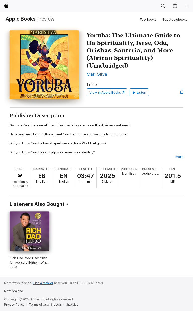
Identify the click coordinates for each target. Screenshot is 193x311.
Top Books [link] (148, 19)
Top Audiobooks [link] (174, 19)
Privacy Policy (14, 304)
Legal (58, 304)
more (179, 157)
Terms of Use (39, 304)
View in (105, 92)
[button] (163, 6)
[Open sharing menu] (182, 92)
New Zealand (13, 291)
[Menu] (187, 6)
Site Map (72, 304)
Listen (141, 92)
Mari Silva (97, 74)
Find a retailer (43, 283)
